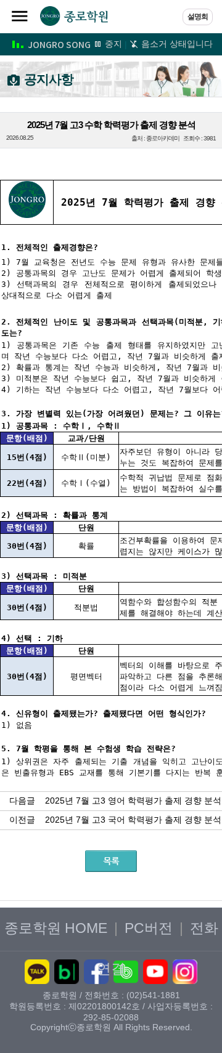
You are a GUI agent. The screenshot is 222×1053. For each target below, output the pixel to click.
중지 (112, 44)
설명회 (197, 16)
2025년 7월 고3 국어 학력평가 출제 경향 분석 (133, 820)
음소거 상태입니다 (176, 44)
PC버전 (149, 928)
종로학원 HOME (55, 928)
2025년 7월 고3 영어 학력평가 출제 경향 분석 (133, 800)
